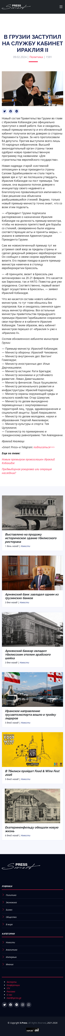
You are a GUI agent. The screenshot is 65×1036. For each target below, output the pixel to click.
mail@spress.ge (14, 997)
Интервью (11, 957)
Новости (25, 546)
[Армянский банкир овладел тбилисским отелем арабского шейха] (32, 629)
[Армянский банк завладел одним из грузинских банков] (32, 572)
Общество (11, 917)
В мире (9, 924)
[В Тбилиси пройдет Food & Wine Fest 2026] (32, 749)
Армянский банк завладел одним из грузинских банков (31, 596)
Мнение (9, 964)
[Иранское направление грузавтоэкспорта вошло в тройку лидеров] (32, 689)
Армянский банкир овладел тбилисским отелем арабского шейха (27, 654)
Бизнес (9, 909)
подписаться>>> (44, 447)
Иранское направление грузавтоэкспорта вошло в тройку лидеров (30, 714)
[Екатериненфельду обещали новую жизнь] (32, 805)
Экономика (11, 902)
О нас (9, 994)
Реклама (11, 991)
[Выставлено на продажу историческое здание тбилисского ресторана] (32, 512)
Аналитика (11, 949)
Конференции (13, 985)
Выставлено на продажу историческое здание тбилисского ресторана (30, 538)
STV (8, 988)
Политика (36, 57)
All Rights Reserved (37, 1022)
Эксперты (12, 981)
